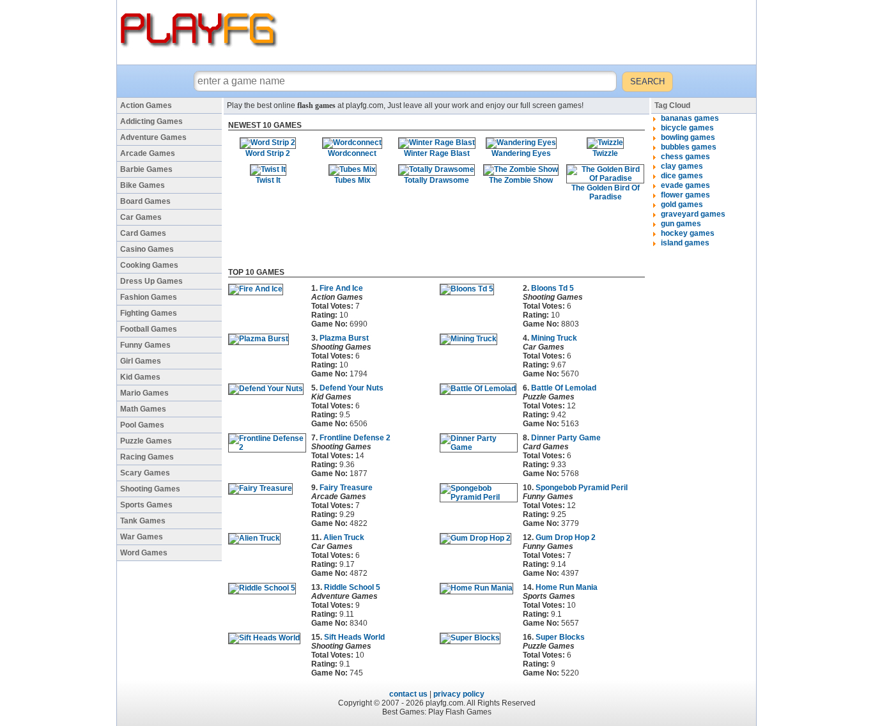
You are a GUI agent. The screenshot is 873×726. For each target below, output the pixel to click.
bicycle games (687, 127)
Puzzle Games (146, 440)
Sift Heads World (354, 637)
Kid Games (140, 377)
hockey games (688, 233)
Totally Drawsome (436, 180)
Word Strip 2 (267, 153)
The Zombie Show (521, 180)
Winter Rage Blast (437, 153)
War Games (141, 536)
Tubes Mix (352, 180)
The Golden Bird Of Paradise (605, 192)
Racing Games (147, 456)
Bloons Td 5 (552, 288)
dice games (682, 175)
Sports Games (146, 504)
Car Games (141, 217)
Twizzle (605, 153)
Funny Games (145, 345)
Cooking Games (149, 265)
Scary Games (145, 472)
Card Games (143, 233)
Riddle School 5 (352, 587)
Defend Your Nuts (351, 387)
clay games (682, 166)
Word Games (143, 552)
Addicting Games (151, 121)
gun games (681, 223)
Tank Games (143, 520)
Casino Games (147, 249)
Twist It (268, 180)
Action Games (146, 105)
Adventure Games (153, 137)
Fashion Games (148, 297)
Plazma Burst (344, 338)
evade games (685, 185)
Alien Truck (343, 537)
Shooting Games (150, 488)
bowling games (688, 137)
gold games (682, 204)
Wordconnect (352, 153)
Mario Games (144, 393)
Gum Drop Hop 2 (566, 537)
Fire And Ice (341, 288)
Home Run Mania (567, 587)
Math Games (143, 409)
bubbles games (688, 147)
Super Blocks (560, 637)
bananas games (690, 118)
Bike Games (142, 185)
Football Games (148, 329)
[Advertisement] (519, 32)
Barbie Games (146, 169)
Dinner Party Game (566, 437)
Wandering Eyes (521, 153)
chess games (685, 156)
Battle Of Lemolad (563, 387)
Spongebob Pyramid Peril (582, 487)
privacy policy (458, 694)
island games (685, 242)
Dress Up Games (151, 281)
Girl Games (140, 361)
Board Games (145, 201)
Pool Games (142, 425)
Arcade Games (147, 153)
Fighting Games (148, 313)
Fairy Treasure (346, 487)
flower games (685, 194)
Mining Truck (554, 338)
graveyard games (693, 214)
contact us (408, 694)
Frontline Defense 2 (355, 437)
